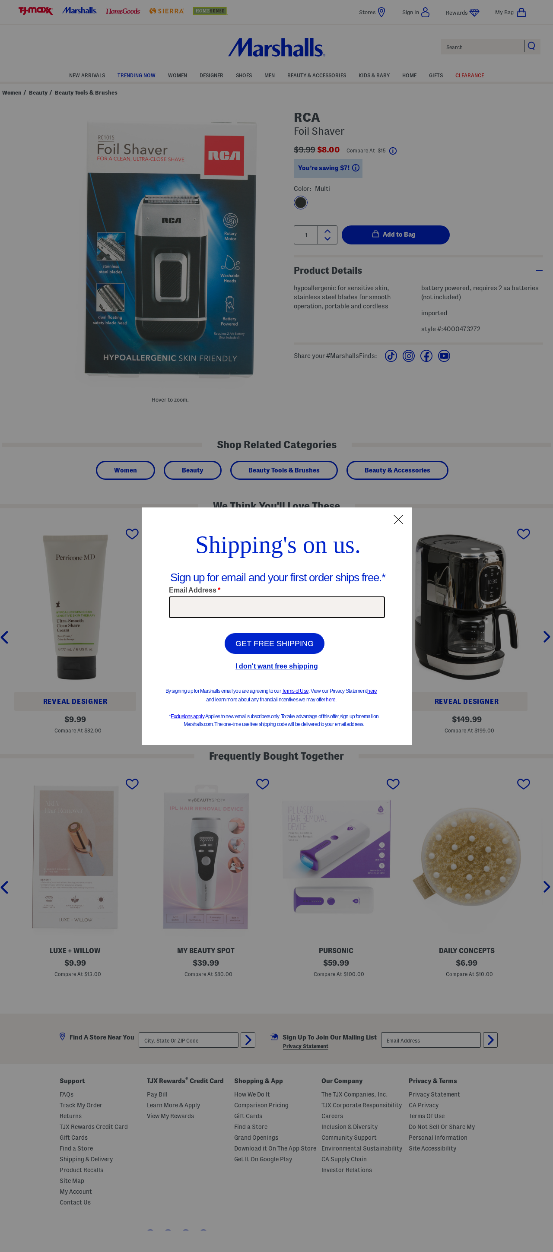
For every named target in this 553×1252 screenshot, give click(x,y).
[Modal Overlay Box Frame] (277, 626)
